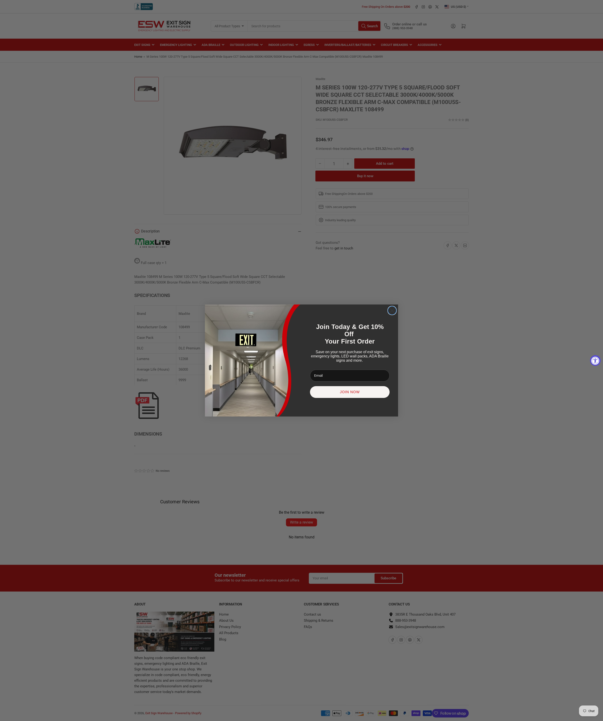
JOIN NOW (350, 392)
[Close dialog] (392, 310)
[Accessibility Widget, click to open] (595, 360)
